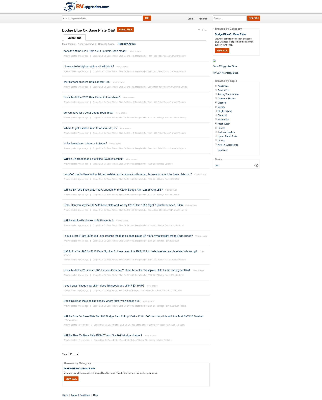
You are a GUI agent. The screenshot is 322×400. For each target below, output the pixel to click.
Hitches (221, 128)
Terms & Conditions (80, 395)
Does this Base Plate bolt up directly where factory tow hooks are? (102, 301)
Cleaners (222, 103)
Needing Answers (87, 44)
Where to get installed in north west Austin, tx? (90, 128)
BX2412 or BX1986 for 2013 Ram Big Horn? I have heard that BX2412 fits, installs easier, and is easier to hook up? (130, 251)
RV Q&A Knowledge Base (225, 72)
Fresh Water (224, 124)
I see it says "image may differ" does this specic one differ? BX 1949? (104, 285)
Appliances (223, 86)
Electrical (222, 115)
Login (190, 18)
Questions (74, 38)
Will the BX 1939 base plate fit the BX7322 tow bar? (94, 159)
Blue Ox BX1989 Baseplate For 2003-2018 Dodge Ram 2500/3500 (149, 179)
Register (203, 18)
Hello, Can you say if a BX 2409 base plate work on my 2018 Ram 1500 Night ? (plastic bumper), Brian (123, 205)
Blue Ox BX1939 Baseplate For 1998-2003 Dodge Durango (146, 163)
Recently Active (127, 44)
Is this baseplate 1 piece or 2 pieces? (85, 143)
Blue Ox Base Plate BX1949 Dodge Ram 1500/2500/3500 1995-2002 (150, 290)
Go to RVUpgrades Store (225, 66)
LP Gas (221, 140)
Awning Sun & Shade (228, 94)
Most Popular (69, 44)
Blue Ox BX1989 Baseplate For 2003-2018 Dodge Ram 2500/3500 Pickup (152, 117)
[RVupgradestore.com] (86, 6)
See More (222, 149)
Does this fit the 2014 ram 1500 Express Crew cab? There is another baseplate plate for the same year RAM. (127, 270)
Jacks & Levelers (226, 132)
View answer (136, 51)
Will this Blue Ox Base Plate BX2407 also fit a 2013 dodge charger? (103, 335)
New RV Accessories (228, 145)
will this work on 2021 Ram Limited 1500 (87, 82)
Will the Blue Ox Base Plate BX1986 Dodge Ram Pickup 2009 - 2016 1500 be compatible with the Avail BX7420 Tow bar (133, 316)
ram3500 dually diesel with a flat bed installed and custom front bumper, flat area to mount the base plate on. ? (128, 174)
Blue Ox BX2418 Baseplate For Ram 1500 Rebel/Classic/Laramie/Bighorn (152, 55)
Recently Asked (106, 44)
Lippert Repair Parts (227, 136)
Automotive (223, 90)
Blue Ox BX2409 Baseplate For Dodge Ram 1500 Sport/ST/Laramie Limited (153, 86)
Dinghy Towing (225, 111)
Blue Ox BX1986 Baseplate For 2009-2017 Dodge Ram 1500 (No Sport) (151, 225)
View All (71, 378)
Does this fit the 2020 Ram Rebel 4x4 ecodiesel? (92, 97)
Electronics (223, 119)
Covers (221, 107)
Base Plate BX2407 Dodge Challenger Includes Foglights (146, 340)
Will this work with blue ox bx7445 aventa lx (89, 220)
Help (217, 165)
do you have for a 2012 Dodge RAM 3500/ (88, 112)
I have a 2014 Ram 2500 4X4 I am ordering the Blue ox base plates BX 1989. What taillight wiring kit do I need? (128, 235)
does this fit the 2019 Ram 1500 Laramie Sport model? (95, 51)
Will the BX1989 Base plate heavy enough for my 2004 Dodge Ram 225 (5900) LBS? (113, 189)
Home (65, 395)
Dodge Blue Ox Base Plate (105, 55)
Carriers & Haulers (227, 98)
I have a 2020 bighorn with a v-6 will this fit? (89, 66)
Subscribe (125, 29)
